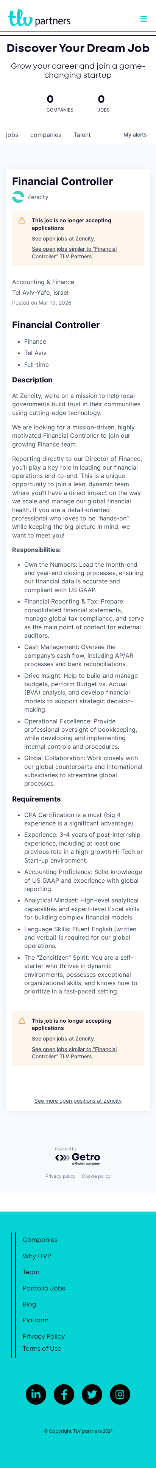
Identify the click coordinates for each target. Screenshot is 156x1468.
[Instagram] (120, 1394)
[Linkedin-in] (36, 1394)
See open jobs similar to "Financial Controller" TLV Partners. (74, 252)
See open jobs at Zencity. (63, 238)
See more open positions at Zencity (78, 1100)
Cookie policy (96, 1176)
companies (45, 134)
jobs (12, 134)
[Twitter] (92, 1394)
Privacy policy (60, 1176)
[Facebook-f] (64, 1394)
